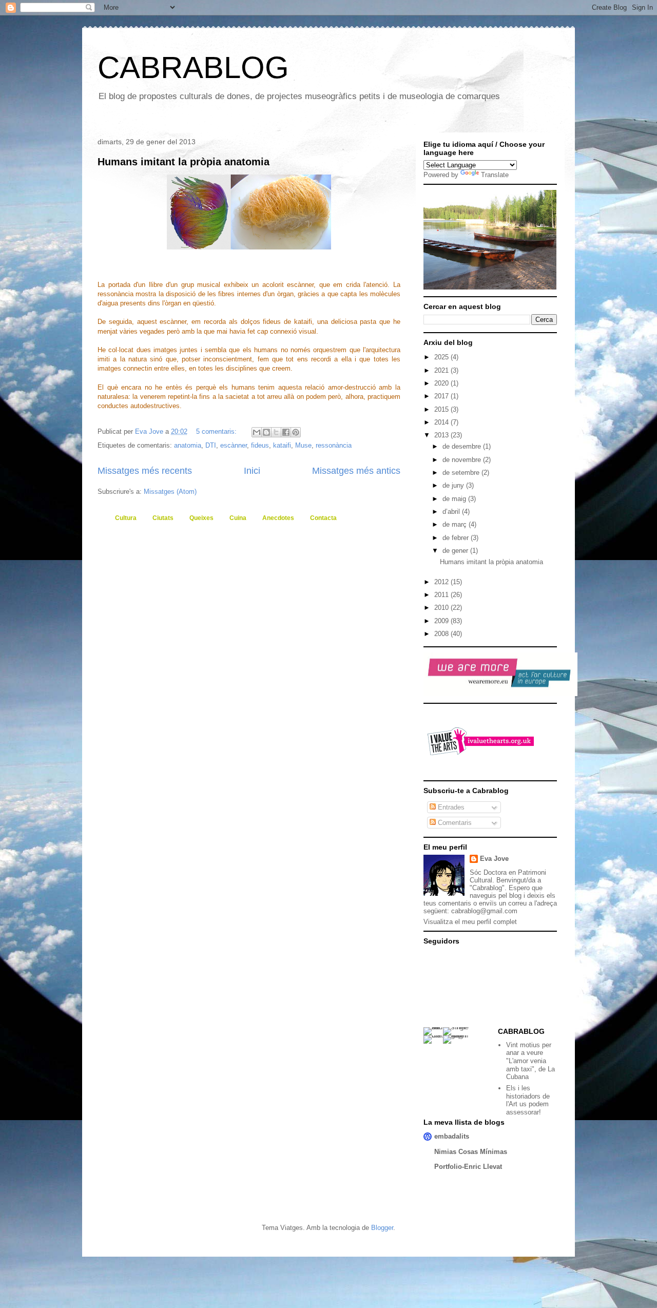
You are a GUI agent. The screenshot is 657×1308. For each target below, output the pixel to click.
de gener (456, 550)
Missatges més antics (356, 471)
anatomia (187, 445)
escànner (233, 445)
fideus (260, 445)
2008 (442, 634)
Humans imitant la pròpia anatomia (183, 161)
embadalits (451, 1136)
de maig (455, 499)
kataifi (282, 445)
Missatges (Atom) (170, 491)
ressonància (334, 445)
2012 (442, 582)
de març (455, 524)
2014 (442, 422)
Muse (303, 445)
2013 (442, 435)
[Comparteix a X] (276, 432)
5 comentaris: (217, 431)
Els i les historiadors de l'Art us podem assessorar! (528, 1100)
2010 (442, 607)
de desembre (462, 446)
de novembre (462, 460)
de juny (454, 485)
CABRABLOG (193, 67)
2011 (442, 595)
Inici (252, 471)
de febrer (456, 538)
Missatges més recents (145, 471)
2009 (442, 621)
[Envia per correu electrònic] (257, 432)
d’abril (452, 511)
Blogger (382, 1228)
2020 (442, 383)
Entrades (450, 807)
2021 (442, 370)
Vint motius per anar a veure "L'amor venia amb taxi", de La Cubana (530, 1061)
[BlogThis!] (266, 432)
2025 (442, 357)
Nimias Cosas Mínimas (470, 1152)
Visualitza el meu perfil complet (470, 922)
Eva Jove (494, 858)
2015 (442, 409)
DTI (210, 445)
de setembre (461, 472)
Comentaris (454, 822)
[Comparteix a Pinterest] (296, 432)
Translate (495, 175)
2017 (442, 396)
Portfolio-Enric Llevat (468, 1166)
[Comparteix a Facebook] (286, 432)
